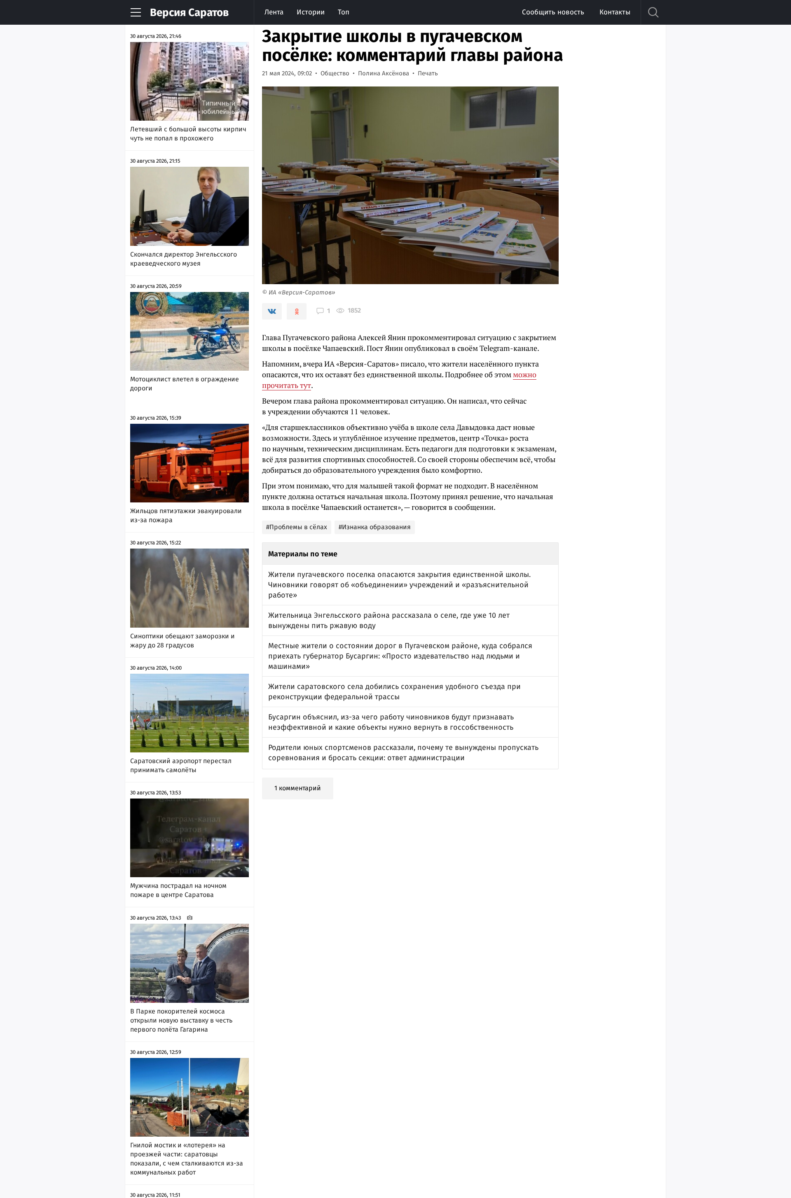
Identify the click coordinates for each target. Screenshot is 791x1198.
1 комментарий (297, 788)
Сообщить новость (553, 12)
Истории (311, 12)
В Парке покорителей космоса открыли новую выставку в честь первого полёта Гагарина (181, 1020)
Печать (428, 73)
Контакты (614, 12)
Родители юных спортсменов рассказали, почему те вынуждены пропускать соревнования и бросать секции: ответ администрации (403, 752)
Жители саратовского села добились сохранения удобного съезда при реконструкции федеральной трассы (394, 691)
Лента (273, 12)
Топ (343, 12)
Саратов (189, 12)
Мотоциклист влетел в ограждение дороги (184, 383)
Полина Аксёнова (383, 73)
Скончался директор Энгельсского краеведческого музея (183, 258)
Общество (335, 73)
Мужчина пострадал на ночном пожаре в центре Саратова (178, 890)
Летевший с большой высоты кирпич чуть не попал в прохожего (188, 133)
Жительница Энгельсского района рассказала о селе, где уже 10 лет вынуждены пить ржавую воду (389, 620)
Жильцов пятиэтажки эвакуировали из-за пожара (186, 515)
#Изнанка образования (375, 527)
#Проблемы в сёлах (296, 527)
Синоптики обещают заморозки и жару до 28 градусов (182, 640)
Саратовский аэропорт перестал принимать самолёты (181, 765)
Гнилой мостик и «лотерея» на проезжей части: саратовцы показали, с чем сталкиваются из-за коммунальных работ (186, 1158)
